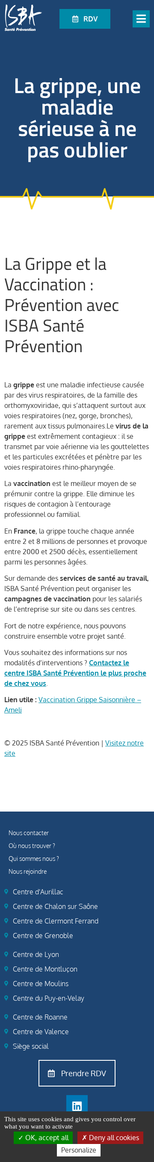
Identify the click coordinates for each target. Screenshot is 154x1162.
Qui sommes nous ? (34, 858)
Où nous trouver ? (32, 845)
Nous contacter (29, 832)
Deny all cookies (113, 1137)
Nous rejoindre (28, 871)
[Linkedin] (77, 1106)
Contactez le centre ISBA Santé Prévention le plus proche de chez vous (75, 673)
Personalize (78, 1150)
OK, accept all (46, 1137)
